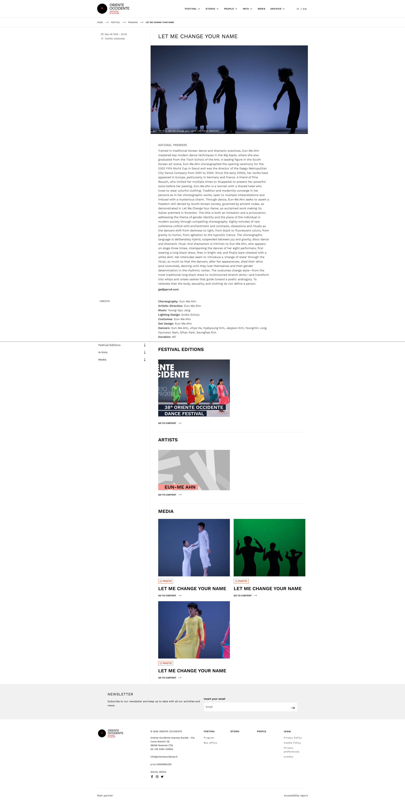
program (132, 22)
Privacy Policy (293, 737)
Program (209, 737)
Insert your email (214, 698)
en (305, 9)
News (261, 8)
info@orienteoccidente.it (164, 756)
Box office (210, 742)
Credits (288, 756)
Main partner (105, 795)
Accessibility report (296, 795)
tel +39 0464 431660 (161, 749)
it (298, 9)
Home (100, 22)
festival (115, 22)
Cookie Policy (292, 742)
